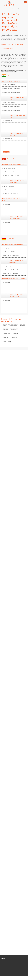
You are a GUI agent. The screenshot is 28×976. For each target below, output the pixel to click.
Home (2, 8)
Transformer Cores (13, 325)
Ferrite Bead (14, 337)
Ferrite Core (5, 337)
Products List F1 (9, 8)
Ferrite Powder (14, 329)
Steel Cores (22, 325)
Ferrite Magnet (6, 341)
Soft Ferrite (5, 329)
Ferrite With (15, 333)
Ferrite (4, 325)
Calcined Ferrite (6, 333)
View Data (6, 152)
